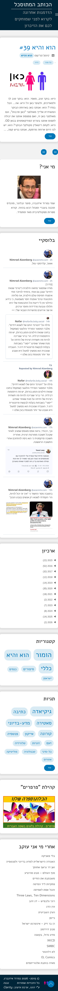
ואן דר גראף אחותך (43, 867)
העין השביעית (46, 912)
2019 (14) (47, 582)
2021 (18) (47, 594)
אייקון (29, 733)
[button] (55, 152)
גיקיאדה (42, 711)
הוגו (32, 987)
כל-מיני (48, 62)
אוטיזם (48, 759)
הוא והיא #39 (37, 47)
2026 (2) (48, 622)
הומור (44, 654)
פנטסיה (12, 733)
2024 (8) (48, 611)
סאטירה (44, 723)
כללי (46, 668)
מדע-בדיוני (19, 723)
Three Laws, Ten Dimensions (36, 895)
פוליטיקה (11, 752)
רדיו (36, 62)
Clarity (7, 987)
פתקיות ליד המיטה (44, 884)
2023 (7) (48, 605)
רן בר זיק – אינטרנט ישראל (38, 924)
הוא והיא (26, 55)
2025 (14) (47, 616)
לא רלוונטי (48, 952)
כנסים (13, 669)
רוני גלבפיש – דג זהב (42, 901)
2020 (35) (47, 588)
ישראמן (47, 678)
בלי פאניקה (48, 856)
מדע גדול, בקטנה (44, 935)
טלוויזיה (20, 743)
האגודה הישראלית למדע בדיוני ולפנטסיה (30, 862)
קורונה (46, 733)
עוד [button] (49, 220)
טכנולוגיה (29, 752)
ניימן (52, 918)
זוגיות (36, 743)
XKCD (51, 940)
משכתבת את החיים (44, 878)
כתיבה (19, 711)
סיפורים (28, 669)
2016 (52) (47, 566)
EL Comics (48, 957)
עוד (50, 136)
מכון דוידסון (47, 929)
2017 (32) (47, 571)
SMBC (51, 946)
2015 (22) (47, 560)
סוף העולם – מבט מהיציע (39, 873)
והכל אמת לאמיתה (44, 890)
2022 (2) (48, 599)
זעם (49, 743)
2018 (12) (47, 577)
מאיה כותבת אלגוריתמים (40, 963)
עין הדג (50, 907)
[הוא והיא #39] (29, 81)
